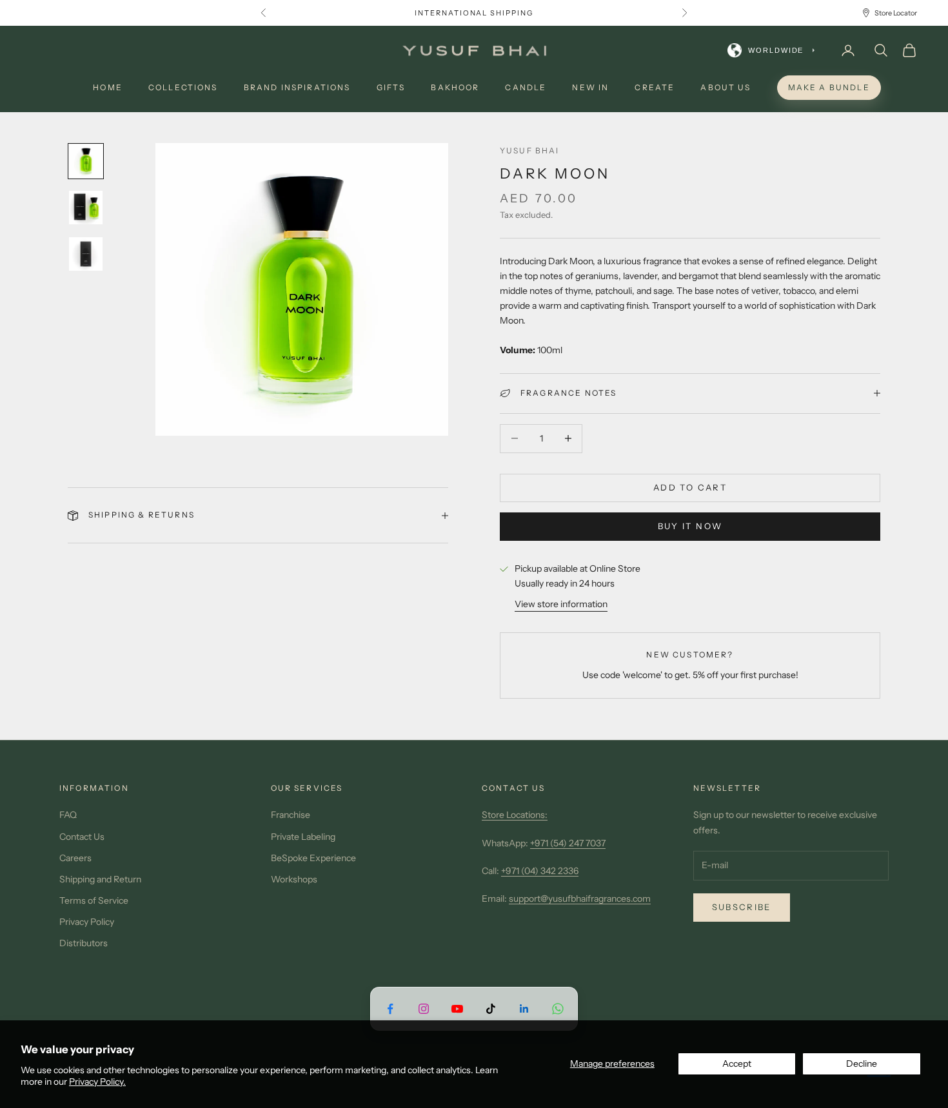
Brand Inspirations (297, 87)
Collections (183, 87)
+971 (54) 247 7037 (568, 843)
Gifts (391, 87)
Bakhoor (455, 87)
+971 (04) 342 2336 (539, 871)
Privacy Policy (86, 922)
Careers (75, 858)
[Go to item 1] (86, 161)
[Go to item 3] (86, 254)
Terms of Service (93, 900)
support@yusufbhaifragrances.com (580, 898)
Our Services (307, 788)
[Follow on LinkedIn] (524, 1008)
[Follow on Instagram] (423, 1008)
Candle (525, 87)
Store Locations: (515, 815)
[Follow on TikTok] (490, 1008)
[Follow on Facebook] (390, 1008)
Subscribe (741, 907)
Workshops (294, 879)
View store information (561, 604)
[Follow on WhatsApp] (557, 1008)
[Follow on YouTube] (457, 1008)
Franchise (290, 815)
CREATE (655, 87)
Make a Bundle (829, 87)
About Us (725, 87)
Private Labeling (303, 836)
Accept (736, 1063)
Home (108, 87)
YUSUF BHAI (530, 150)
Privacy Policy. (97, 1081)
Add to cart (690, 487)
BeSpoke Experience (313, 858)
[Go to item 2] (86, 208)
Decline (861, 1063)
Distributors (83, 943)
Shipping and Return (100, 879)
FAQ (68, 815)
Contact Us (81, 836)
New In (590, 87)
